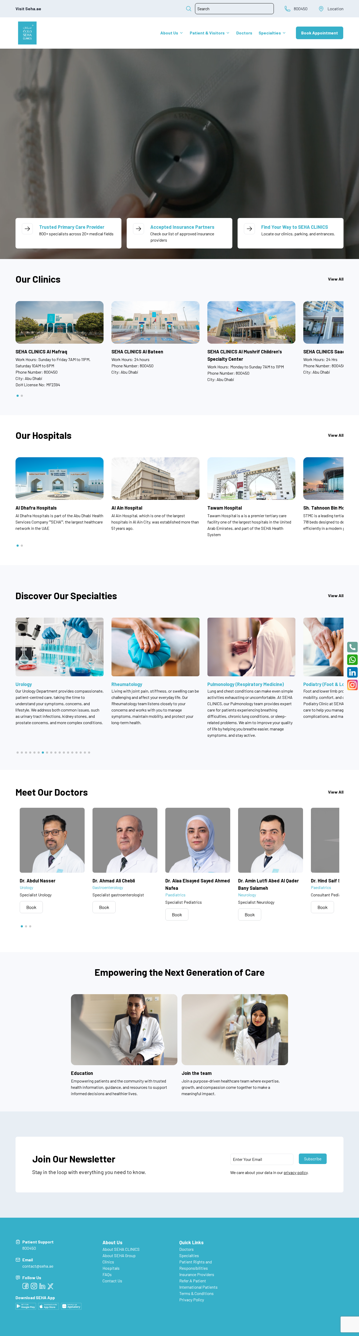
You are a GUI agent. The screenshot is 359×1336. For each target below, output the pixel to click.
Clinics (108, 1261)
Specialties (270, 32)
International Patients (198, 1286)
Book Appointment (319, 32)
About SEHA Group (119, 1255)
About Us (169, 32)
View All (335, 278)
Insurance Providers (196, 1274)
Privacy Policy (191, 1299)
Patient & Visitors (207, 32)
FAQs (107, 1274)
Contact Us (112, 1280)
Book (31, 907)
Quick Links (191, 1242)
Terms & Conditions (196, 1293)
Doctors (244, 32)
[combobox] (234, 8)
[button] (18, 396)
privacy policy (295, 1172)
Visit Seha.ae (28, 8)
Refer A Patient (192, 1280)
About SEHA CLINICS (121, 1249)
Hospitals (111, 1268)
